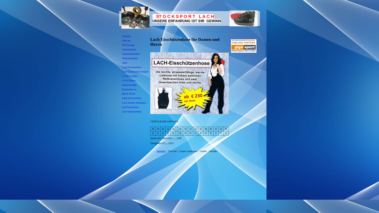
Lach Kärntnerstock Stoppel (135, 71)
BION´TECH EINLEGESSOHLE (132, 96)
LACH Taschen (129, 76)
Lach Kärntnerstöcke (132, 67)
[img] (243, 18)
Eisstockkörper (129, 49)
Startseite (126, 36)
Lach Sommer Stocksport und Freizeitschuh (134, 104)
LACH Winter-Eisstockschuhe (129, 82)
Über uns (126, 40)
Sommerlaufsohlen (131, 54)
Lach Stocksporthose (132, 111)
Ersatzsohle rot (129, 89)
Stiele (124, 63)
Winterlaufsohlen (130, 58)
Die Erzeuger (128, 45)
